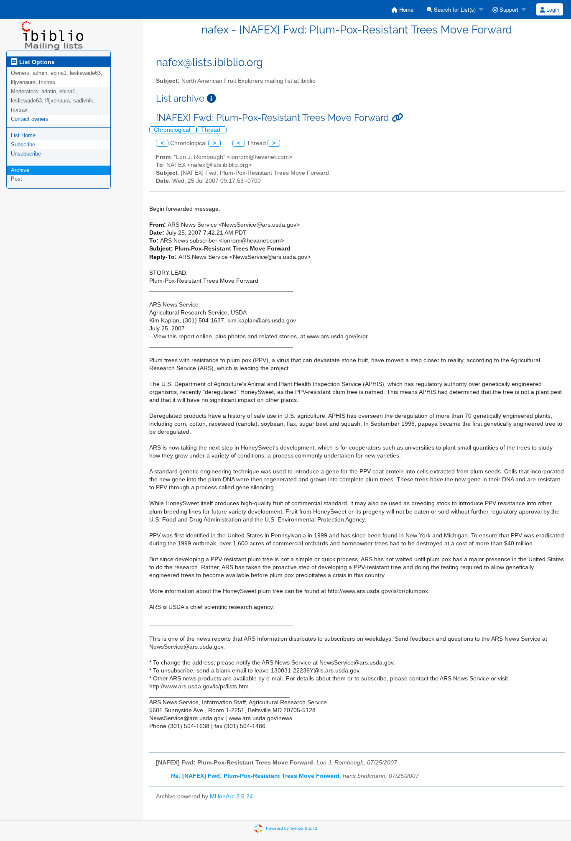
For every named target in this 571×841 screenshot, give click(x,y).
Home (405, 9)
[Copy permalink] (397, 117)
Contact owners (29, 119)
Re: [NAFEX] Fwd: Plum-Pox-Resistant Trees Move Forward (255, 776)
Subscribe (23, 144)
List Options (36, 62)
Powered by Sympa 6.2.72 (291, 828)
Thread (211, 130)
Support (508, 9)
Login (552, 9)
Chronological (173, 130)
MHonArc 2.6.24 (231, 796)
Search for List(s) (454, 9)
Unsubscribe (26, 154)
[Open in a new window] (211, 98)
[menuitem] (402, 9)
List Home (23, 135)
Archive (20, 170)
